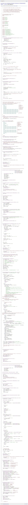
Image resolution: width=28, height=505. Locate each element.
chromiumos (9, 3)
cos (1, 3)
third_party (13, 3)
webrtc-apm (17, 3)
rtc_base (5, 4)
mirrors (3, 3)
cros (5, 3)
